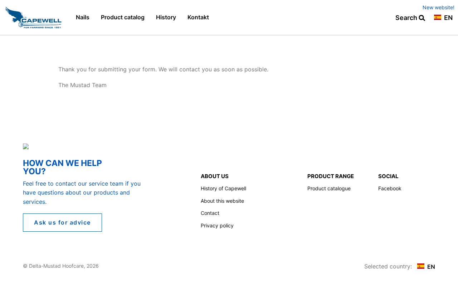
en (448, 18)
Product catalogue (329, 188)
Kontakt (198, 17)
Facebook (389, 188)
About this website (222, 201)
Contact (210, 213)
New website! (438, 7)
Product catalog (123, 17)
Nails (82, 17)
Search (407, 18)
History (166, 17)
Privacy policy (217, 225)
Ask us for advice (62, 222)
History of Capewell (223, 188)
